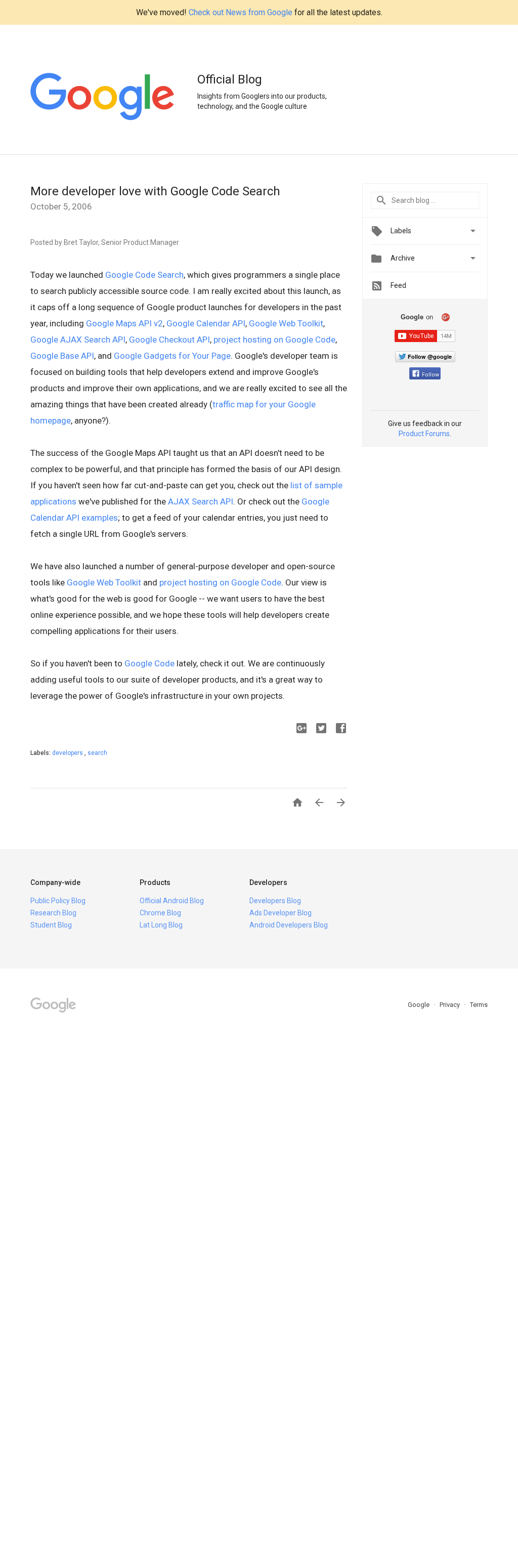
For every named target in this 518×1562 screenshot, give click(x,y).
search (97, 752)
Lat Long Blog (161, 925)
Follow (430, 374)
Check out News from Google (240, 12)
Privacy (450, 1004)
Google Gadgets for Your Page (172, 356)
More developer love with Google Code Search (155, 191)
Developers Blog (275, 901)
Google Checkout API (169, 339)
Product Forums (424, 434)
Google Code (149, 663)
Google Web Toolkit (286, 323)
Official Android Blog (172, 901)
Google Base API (62, 356)
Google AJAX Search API (77, 339)
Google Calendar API (205, 323)
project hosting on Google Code (274, 339)
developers (68, 752)
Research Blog (53, 913)
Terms (479, 1004)
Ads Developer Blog (280, 913)
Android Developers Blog (288, 925)
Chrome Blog (160, 913)
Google (419, 1004)
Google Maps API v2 (124, 323)
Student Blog (51, 925)
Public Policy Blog (57, 901)
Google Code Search (144, 275)
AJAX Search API (200, 501)
